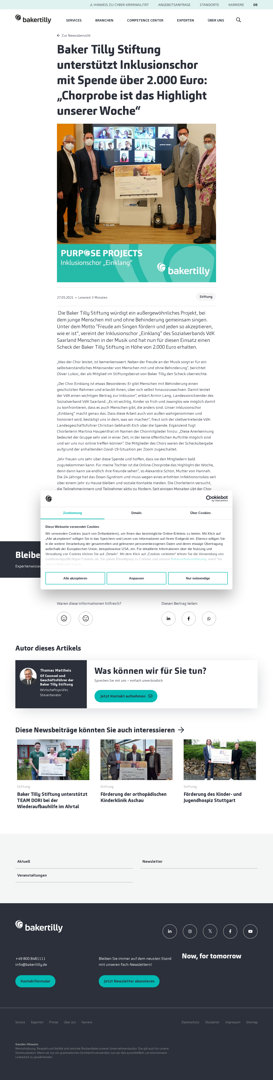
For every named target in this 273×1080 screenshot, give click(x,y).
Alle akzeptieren (75, 578)
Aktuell (23, 861)
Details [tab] (136, 512)
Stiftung (206, 297)
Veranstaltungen (32, 875)
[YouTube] (250, 931)
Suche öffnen (238, 19)
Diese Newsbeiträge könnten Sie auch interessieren (95, 730)
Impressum (232, 1022)
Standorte (209, 5)
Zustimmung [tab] (72, 512)
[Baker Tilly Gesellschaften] (39, 926)
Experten (185, 20)
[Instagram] (190, 931)
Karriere (236, 5)
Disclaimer (212, 1022)
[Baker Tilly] (33, 19)
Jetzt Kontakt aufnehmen (123, 696)
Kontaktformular (35, 981)
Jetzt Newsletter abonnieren (129, 981)
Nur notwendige (198, 578)
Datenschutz (190, 1022)
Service (20, 1022)
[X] (210, 931)
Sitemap (252, 1022)
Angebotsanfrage (174, 5)
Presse (53, 1022)
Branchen (104, 20)
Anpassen (136, 578)
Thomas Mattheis (55, 670)
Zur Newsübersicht (76, 35)
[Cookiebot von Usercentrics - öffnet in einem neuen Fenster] (209, 498)
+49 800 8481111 (30, 958)
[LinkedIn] (170, 931)
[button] (168, 619)
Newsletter (152, 861)
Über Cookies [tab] (200, 512)
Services (74, 20)
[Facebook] (230, 931)
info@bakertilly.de (31, 964)
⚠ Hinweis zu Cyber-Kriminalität (119, 5)
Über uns (216, 20)
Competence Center (145, 20)
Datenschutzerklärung (188, 559)
